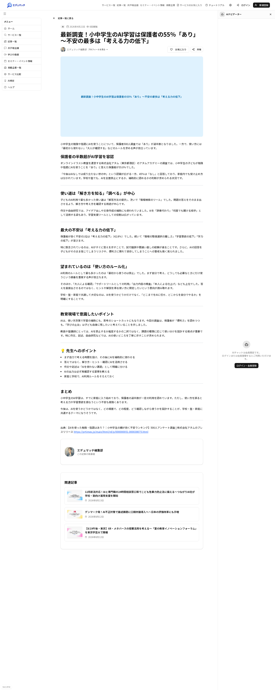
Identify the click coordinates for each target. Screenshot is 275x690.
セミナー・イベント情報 (152, 5)
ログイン (245, 5)
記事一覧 (121, 5)
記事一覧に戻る (66, 18)
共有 (199, 49)
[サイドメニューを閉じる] (5, 14)
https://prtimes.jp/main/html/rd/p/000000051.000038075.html (111, 432)
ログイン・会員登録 (246, 365)
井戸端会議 (132, 5)
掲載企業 (170, 5)
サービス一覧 (108, 5)
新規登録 (263, 5)
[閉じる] (270, 14)
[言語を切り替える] (230, 5)
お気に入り (180, 49)
